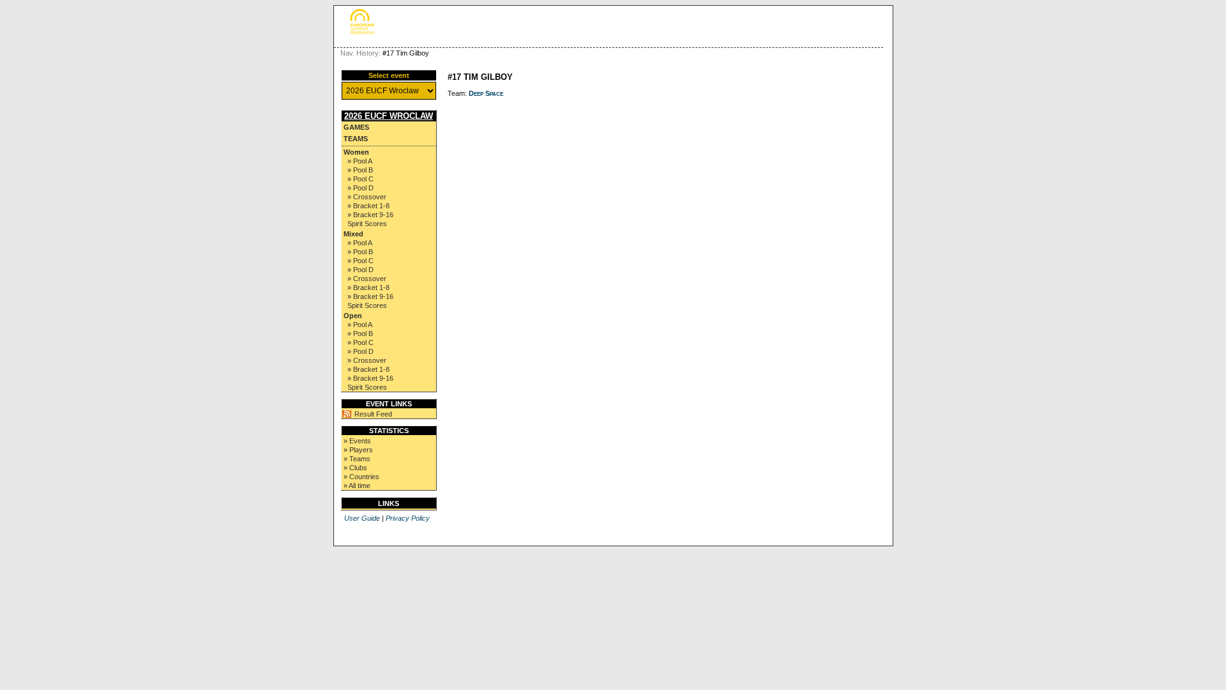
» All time (357, 485)
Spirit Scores (367, 223)
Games (356, 127)
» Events (357, 441)
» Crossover (366, 197)
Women (356, 152)
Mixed (353, 234)
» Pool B (360, 170)
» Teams (357, 459)
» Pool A (359, 161)
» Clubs (355, 467)
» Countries (361, 476)
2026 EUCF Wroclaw (388, 116)
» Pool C (360, 179)
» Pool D (360, 188)
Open (353, 315)
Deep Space (486, 93)
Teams (356, 138)
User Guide (362, 518)
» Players (358, 450)
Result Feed (373, 414)
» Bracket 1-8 (368, 206)
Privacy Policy (408, 518)
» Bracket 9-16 (370, 214)
